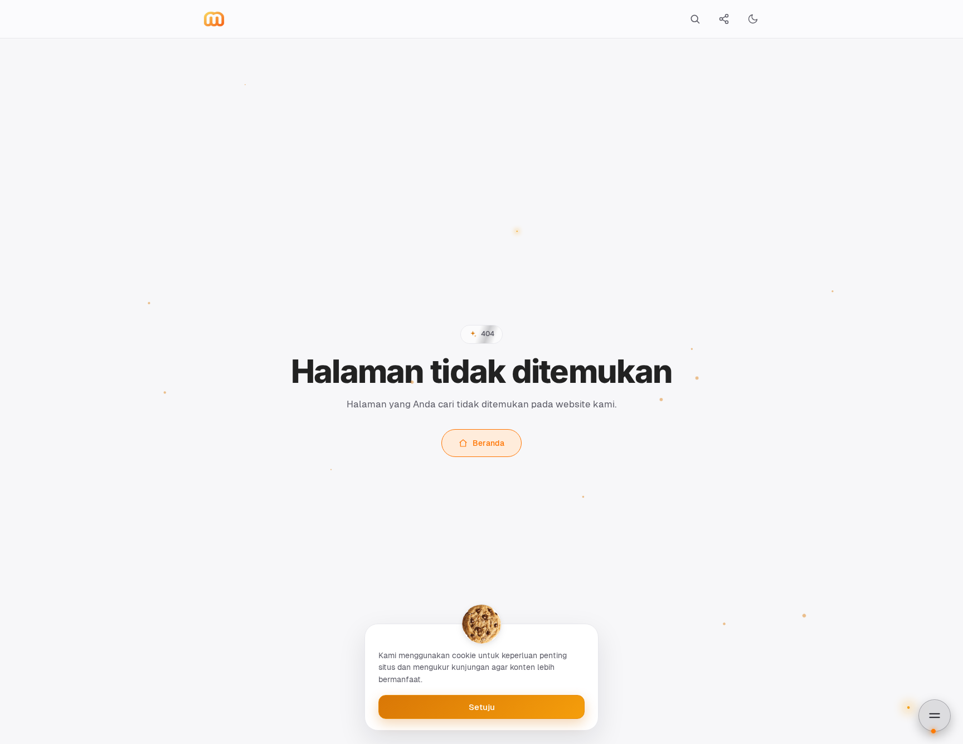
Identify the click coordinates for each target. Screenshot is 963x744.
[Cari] (695, 19)
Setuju (482, 707)
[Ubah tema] (753, 19)
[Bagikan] (724, 19)
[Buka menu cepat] (934, 715)
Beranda (488, 443)
